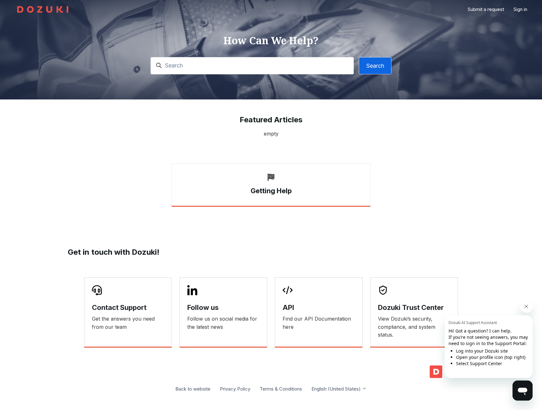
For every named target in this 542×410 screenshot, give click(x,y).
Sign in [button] (520, 9)
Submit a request (486, 9)
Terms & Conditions (281, 389)
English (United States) (336, 389)
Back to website (192, 389)
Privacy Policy (235, 389)
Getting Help (271, 191)
